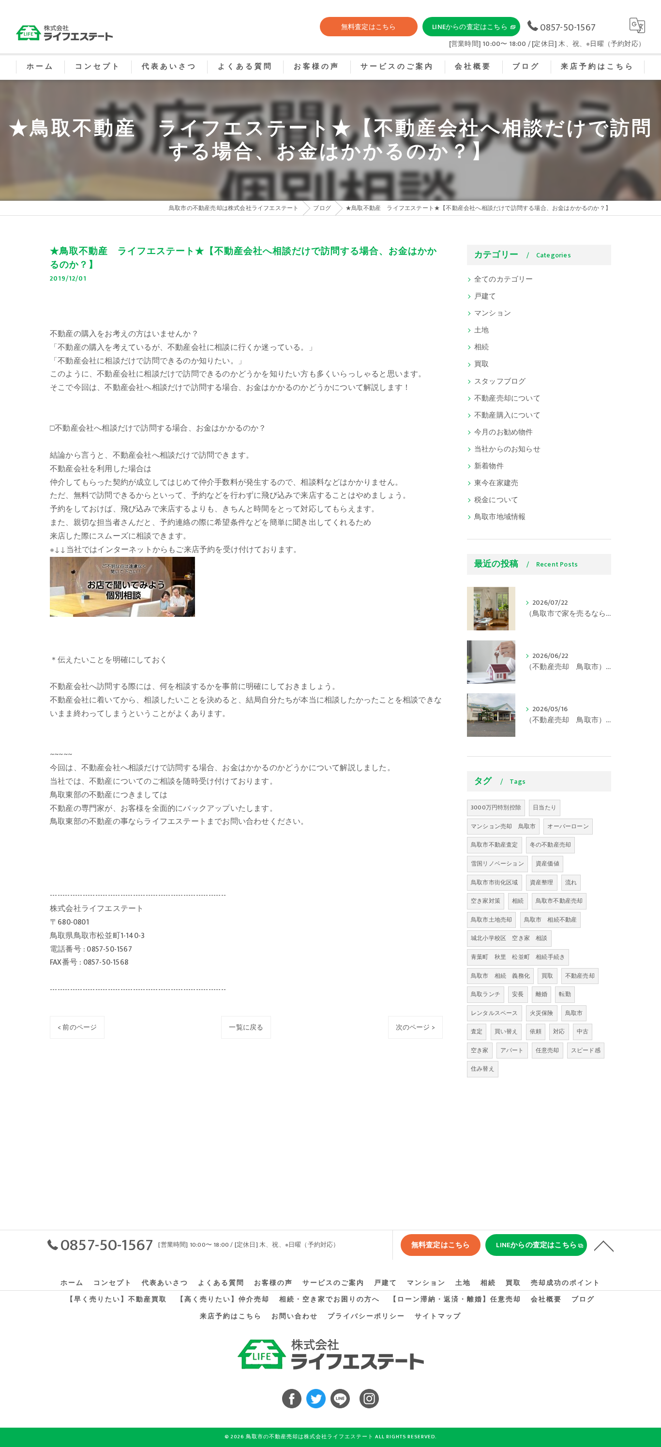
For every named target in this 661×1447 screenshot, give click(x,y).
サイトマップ (438, 1316)
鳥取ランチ (485, 994)
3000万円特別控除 (496, 807)
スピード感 (586, 1050)
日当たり (544, 807)
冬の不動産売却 (550, 845)
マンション (492, 313)
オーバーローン (567, 826)
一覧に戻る (246, 1027)
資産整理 (542, 882)
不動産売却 (580, 976)
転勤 (565, 994)
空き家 (480, 1050)
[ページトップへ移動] (604, 1245)
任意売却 (547, 1050)
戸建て (485, 296)
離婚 (541, 994)
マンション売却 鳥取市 (503, 826)
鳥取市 (574, 1013)
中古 (582, 1031)
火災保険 (542, 1013)
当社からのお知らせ (507, 449)
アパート (512, 1050)
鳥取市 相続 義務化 (500, 976)
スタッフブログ (500, 382)
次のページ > (415, 1027)
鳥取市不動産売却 (559, 901)
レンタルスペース (494, 1013)
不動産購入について (507, 415)
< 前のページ (77, 1027)
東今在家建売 (496, 483)
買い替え (506, 1031)
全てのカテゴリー (503, 279)
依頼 (535, 1031)
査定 (476, 1031)
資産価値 (547, 863)
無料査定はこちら (368, 26)
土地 (481, 330)
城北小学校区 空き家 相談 (509, 938)
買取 (481, 364)
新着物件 (489, 466)
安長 (518, 994)
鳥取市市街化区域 (494, 882)
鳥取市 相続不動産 (550, 920)
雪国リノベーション (497, 863)
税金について (496, 500)
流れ (571, 882)
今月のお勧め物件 (503, 432)
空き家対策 (485, 901)
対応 (559, 1031)
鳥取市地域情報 (500, 517)
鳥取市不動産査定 (494, 845)
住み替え (483, 1069)
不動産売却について (507, 398)
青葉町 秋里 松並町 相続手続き (518, 957)
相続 (481, 347)
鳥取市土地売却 (491, 920)
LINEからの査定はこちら (470, 26)
